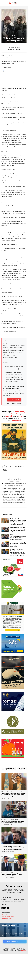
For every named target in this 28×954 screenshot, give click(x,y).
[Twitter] (15, 504)
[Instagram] (2, 908)
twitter (20, 416)
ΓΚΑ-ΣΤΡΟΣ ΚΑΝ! (19, 466)
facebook (9, 416)
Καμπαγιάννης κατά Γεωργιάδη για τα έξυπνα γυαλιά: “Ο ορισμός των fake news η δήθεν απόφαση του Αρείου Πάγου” (13, 874)
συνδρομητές (17, 420)
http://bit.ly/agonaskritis (14, 481)
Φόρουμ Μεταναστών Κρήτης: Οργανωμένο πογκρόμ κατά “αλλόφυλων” (6, 468)
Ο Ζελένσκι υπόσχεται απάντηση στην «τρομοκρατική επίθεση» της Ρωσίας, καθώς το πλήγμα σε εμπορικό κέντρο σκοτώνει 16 (13, 848)
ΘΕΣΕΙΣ (14, 35)
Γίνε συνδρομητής (14, 399)
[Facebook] (12, 504)
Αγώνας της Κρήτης (15, 47)
